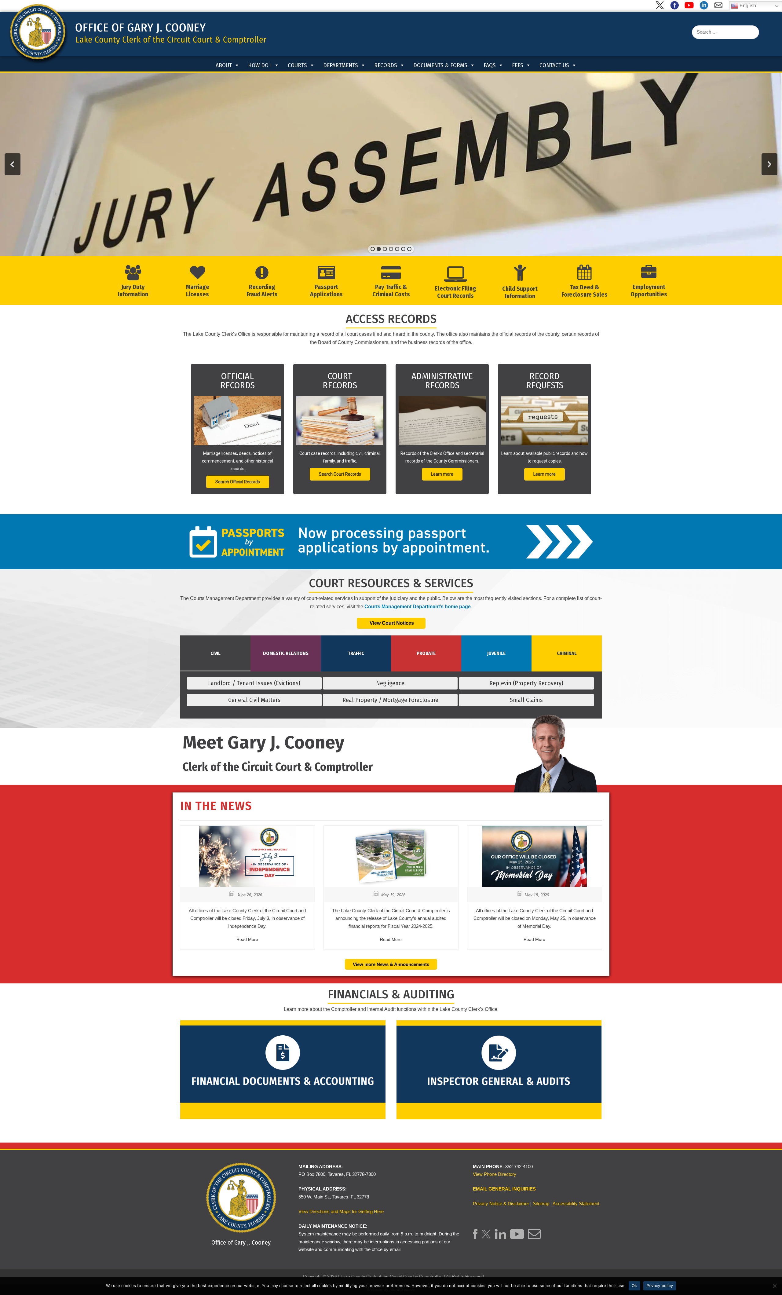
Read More (247, 939)
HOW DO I (260, 65)
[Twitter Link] (486, 1237)
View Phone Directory (494, 1174)
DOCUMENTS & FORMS (440, 65)
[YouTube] (690, 8)
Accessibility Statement (576, 1203)
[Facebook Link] (475, 1237)
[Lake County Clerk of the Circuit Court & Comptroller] (137, 33)
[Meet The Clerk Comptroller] (554, 778)
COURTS (297, 65)
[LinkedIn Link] (500, 1237)
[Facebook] (676, 8)
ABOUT (224, 65)
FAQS (490, 65)
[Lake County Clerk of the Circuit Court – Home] (207, 64)
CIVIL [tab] (215, 653)
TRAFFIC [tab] (356, 653)
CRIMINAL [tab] (567, 653)
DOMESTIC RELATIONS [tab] (286, 653)
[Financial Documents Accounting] (283, 1069)
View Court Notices (391, 623)
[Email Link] (534, 1237)
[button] (12, 164)
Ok (634, 1285)
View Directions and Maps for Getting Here (341, 1211)
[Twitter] (661, 8)
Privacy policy (659, 1285)
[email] (719, 8)
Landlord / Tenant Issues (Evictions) (254, 683)
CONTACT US (554, 65)
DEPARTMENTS (340, 65)
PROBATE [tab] (426, 653)
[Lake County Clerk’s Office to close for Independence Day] (247, 885)
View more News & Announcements (391, 964)
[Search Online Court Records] (339, 420)
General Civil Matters (254, 700)
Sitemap (541, 1203)
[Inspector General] (499, 1069)
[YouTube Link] (517, 1237)
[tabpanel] (391, 694)
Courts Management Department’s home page (417, 606)
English (747, 5)
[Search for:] (725, 32)
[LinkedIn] (705, 8)
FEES (517, 65)
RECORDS (385, 65)
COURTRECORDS (340, 380)
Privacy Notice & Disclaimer (501, 1203)
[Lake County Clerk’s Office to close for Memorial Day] (534, 885)
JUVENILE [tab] (496, 653)
